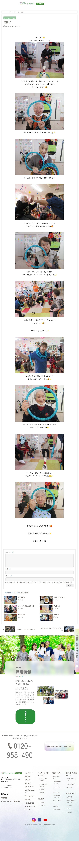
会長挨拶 (42, 789)
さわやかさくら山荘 (9, 18)
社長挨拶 (42, 793)
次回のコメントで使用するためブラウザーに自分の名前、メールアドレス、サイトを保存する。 (40, 582)
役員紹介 (42, 805)
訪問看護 (69, 797)
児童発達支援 (70, 784)
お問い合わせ (29, 787)
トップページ (29, 773)
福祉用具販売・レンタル (71, 801)
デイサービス (57, 792)
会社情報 (42, 802)
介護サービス (56, 773)
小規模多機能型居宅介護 (57, 796)
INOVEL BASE (29, 803)
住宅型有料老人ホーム (57, 783)
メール (8, 576)
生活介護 (69, 787)
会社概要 (41, 799)
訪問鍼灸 (69, 805)
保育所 (69, 809)
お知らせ (27, 780)
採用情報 (27, 783)
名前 (8, 569)
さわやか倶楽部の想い (43, 780)
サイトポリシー (30, 796)
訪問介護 (55, 806)
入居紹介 (69, 812)
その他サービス (71, 793)
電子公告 (27, 799)
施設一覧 (27, 776)
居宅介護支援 (57, 809)
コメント (9, 552)
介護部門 (4, 798)
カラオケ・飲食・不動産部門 (10, 801)
